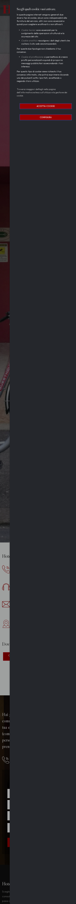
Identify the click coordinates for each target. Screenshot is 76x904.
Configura (46, 117)
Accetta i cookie (46, 106)
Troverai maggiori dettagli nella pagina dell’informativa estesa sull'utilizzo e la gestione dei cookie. (42, 92)
